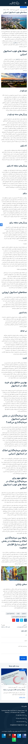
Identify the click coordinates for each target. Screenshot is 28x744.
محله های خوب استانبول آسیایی (19, 616)
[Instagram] (9, 736)
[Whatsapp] (14, 740)
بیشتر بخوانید (22, 697)
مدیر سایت (23, 10)
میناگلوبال (15, 43)
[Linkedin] (4, 736)
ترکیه (18, 613)
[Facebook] (24, 736)
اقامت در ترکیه (23, 7)
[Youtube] (14, 736)
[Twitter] (19, 736)
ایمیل (26, 640)
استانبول (18, 59)
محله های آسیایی (10, 613)
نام (26, 635)
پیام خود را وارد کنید (22, 646)
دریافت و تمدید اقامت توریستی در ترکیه (14, 690)
